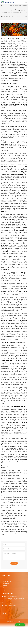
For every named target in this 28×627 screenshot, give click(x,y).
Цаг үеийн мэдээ (10, 5)
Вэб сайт (9, 621)
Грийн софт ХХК (17, 621)
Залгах (21, 625)
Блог (4, 5)
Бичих (14, 563)
